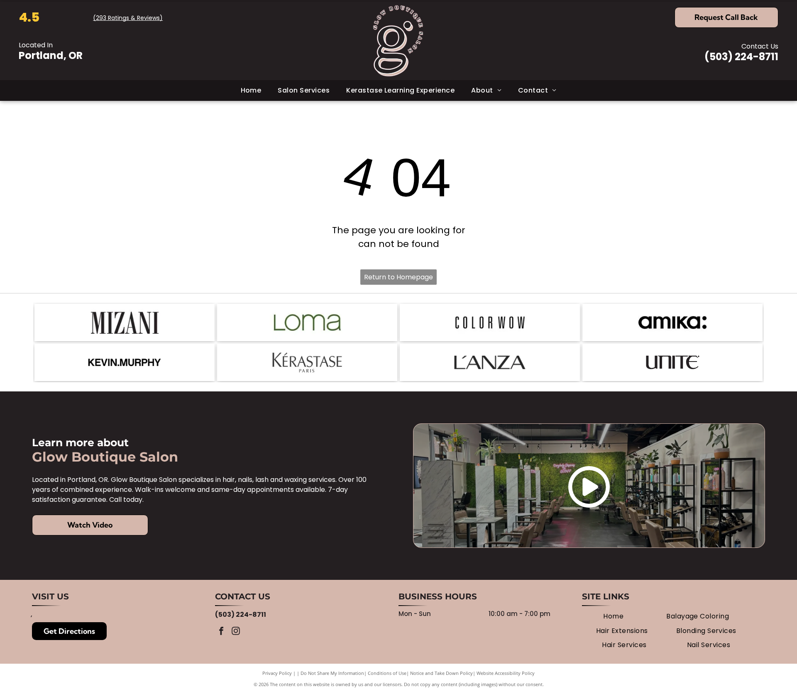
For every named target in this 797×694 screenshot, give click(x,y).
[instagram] (236, 632)
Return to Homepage (398, 277)
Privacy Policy (277, 673)
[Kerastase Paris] (307, 362)
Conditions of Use (387, 673)
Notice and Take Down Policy (441, 673)
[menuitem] (251, 90)
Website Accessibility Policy (506, 673)
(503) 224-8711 (741, 57)
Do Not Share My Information (332, 673)
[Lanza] (490, 362)
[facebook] (221, 632)
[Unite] (672, 362)
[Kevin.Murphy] (124, 362)
